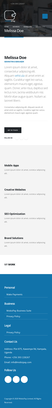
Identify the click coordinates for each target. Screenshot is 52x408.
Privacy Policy (13, 316)
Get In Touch (13, 130)
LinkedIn (26, 138)
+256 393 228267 (17, 3)
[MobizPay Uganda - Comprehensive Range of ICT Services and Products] (10, 16)
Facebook (17, 138)
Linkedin (24, 379)
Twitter (21, 138)
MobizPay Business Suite (18, 310)
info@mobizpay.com (21, 362)
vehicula (19, 76)
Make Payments (14, 294)
